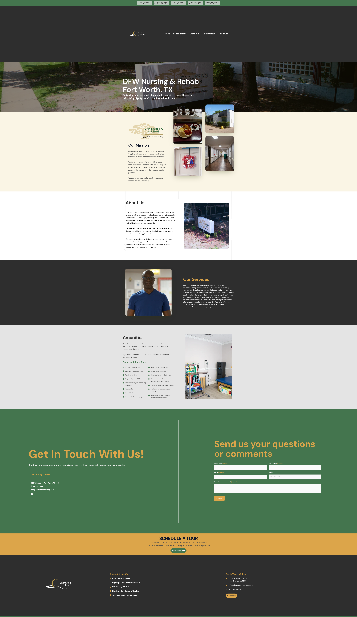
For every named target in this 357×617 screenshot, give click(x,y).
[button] (185, 367)
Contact (224, 34)
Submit (219, 498)
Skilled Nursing (179, 34)
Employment (209, 34)
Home (167, 34)
